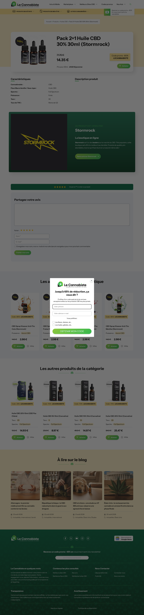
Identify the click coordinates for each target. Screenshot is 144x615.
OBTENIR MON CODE (72, 331)
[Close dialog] (91, 280)
